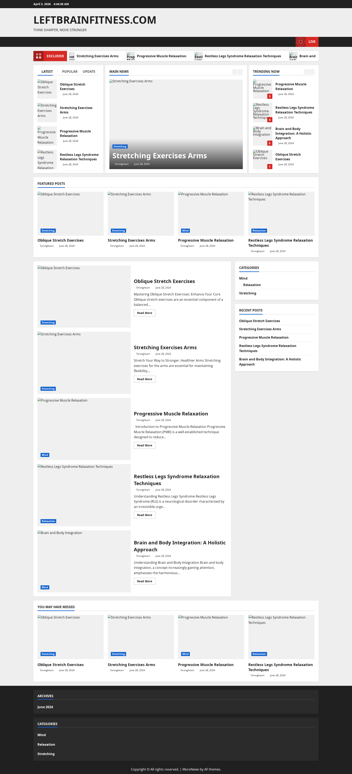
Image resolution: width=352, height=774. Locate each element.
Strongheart (122, 164)
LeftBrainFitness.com (94, 20)
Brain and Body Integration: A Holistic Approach (262, 136)
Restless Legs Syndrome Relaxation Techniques (231, 56)
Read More (146, 313)
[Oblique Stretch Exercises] (70, 214)
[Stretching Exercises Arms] (176, 124)
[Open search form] (291, 42)
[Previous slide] (234, 71)
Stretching (120, 146)
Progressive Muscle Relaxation (150, 56)
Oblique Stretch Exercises (47, 89)
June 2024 (45, 707)
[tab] (47, 72)
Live (312, 41)
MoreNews (191, 769)
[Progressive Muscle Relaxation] (211, 214)
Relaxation (259, 230)
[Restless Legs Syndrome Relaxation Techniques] (281, 214)
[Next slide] (240, 71)
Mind (185, 230)
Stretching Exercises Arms (86, 56)
